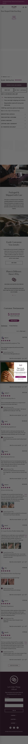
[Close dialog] (26, 363)
